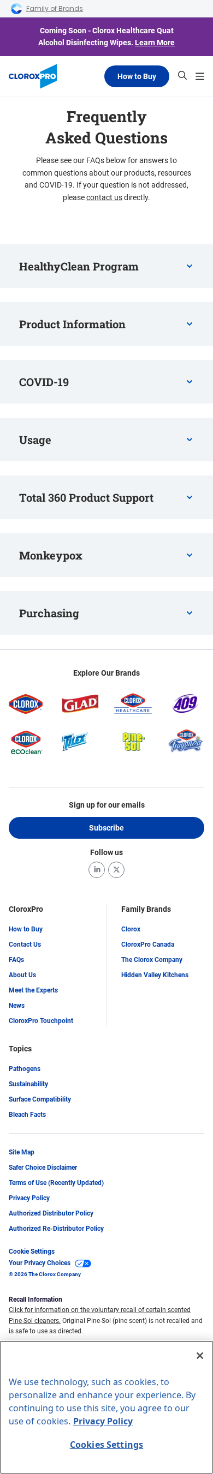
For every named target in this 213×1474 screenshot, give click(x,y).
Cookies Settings (107, 1445)
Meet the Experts (33, 990)
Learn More (155, 42)
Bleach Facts (27, 1114)
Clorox (130, 929)
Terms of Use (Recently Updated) (56, 1183)
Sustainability (28, 1084)
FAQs (16, 960)
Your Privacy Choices (39, 1263)
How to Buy (136, 76)
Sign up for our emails (107, 805)
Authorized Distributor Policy (51, 1213)
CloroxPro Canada (147, 944)
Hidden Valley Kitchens (154, 975)
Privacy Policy (29, 1198)
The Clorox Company (151, 960)
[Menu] (200, 76)
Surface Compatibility (40, 1099)
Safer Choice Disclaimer (43, 1167)
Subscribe (106, 827)
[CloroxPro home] (33, 76)
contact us (104, 197)
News (17, 1005)
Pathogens (24, 1069)
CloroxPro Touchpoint (41, 1021)
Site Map (21, 1152)
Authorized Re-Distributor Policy (56, 1228)
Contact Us (25, 944)
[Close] (200, 1356)
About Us (22, 975)
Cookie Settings (32, 1251)
